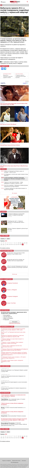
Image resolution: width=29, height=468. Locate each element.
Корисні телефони (6, 460)
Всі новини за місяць (5, 248)
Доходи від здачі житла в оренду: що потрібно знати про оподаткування (15, 260)
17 (5, 244)
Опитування (5, 310)
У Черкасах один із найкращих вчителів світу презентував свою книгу (11, 346)
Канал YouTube (11, 303)
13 (24, 242)
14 (26, 242)
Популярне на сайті (7, 326)
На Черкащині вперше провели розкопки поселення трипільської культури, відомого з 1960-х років (13, 329)
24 (18, 244)
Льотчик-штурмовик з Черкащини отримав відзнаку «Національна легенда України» (16, 186)
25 (20, 244)
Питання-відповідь (7, 250)
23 (16, 244)
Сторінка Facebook (12, 283)
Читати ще (14, 274)
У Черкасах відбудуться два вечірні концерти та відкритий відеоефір (16, 214)
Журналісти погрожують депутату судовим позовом (7, 76)
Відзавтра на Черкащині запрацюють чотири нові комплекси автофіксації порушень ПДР (12, 336)
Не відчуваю (6, 319)
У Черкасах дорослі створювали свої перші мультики (21, 76)
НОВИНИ (3, 169)
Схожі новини (5, 366)
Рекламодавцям (14, 462)
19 (9, 244)
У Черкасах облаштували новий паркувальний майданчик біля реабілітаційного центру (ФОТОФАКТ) (14, 349)
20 (11, 244)
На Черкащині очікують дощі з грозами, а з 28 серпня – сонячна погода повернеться (13, 357)
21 (12, 244)
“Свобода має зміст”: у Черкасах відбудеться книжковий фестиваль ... (16, 222)
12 (22, 242)
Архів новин (5, 235)
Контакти (24, 460)
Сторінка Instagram (12, 296)
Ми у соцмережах (6, 279)
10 (18, 242)
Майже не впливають (8, 318)
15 (1, 244)
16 (3, 244)
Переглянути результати (14, 323)
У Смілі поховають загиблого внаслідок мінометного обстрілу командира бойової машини (14, 179)
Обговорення (5, 392)
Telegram (20, 63)
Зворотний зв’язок (16, 460)
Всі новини (14, 193)
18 (7, 244)
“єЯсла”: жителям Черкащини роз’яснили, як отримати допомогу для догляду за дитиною (17, 267)
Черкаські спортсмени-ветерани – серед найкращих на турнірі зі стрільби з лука (13, 183)
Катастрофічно (6, 315)
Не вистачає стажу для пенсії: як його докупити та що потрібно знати (16, 253)
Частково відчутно (7, 316)
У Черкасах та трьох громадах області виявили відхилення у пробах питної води (12, 343)
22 (14, 244)
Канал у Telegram (12, 289)
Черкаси (4, 2)
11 (20, 242)
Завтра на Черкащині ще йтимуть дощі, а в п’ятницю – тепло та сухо (14, 172)
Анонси (3, 211)
